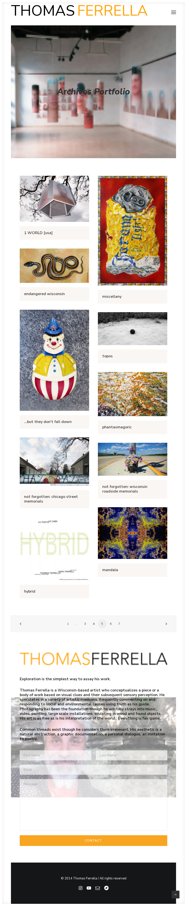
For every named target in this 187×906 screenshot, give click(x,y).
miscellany (112, 296)
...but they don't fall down (48, 421)
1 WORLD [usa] (38, 233)
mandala (110, 570)
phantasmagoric (117, 427)
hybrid (29, 591)
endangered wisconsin (44, 294)
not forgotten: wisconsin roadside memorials (124, 489)
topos (107, 356)
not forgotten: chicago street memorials (51, 499)
